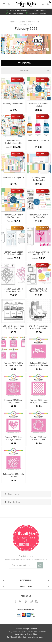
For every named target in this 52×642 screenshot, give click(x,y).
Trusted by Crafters (19, 10)
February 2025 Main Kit (13, 103)
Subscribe (40, 565)
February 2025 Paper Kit (13, 178)
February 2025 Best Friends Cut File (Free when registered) (38, 365)
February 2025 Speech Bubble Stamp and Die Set (13, 254)
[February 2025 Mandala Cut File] (13, 459)
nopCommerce (31, 629)
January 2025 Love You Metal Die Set (38, 253)
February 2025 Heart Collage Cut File (13, 438)
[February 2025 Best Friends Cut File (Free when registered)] (39, 348)
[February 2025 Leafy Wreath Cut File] (39, 422)
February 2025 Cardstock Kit (38, 179)
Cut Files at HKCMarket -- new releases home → (26, 637)
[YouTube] (21, 601)
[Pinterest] (26, 601)
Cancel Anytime (40, 10)
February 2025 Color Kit (38, 141)
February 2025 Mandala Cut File (13, 475)
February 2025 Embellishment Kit (13, 142)
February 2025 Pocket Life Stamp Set (38, 216)
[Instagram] (31, 601)
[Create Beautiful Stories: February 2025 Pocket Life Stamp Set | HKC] (39, 200)
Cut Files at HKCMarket (37, 13)
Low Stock (17, 228)
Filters (26, 63)
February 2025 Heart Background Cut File (38, 401)
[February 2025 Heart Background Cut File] (39, 385)
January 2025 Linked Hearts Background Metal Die (13, 291)
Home (12, 22)
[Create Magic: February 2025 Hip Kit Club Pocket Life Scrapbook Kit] (39, 88)
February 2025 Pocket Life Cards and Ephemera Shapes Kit (13, 217)
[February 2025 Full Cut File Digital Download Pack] (13, 348)
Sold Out (17, 79)
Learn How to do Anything (26, 634)
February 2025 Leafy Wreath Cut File (38, 438)
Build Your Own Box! (16, 13)
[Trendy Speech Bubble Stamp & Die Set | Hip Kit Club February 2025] (13, 237)
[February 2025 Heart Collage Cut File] (13, 422)
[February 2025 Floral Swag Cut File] (13, 385)
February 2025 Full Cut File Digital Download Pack (13, 365)
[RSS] (36, 601)
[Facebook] (16, 601)
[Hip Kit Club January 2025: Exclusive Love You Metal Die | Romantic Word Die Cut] (39, 237)
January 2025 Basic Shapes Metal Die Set (38, 290)
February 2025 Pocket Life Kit (38, 104)
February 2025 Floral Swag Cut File (13, 401)
